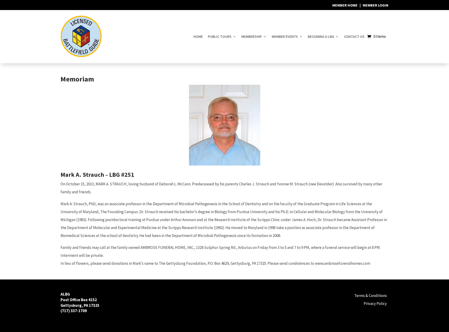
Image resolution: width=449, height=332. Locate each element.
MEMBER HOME (345, 5)
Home (198, 36)
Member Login (375, 5)
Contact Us (354, 36)
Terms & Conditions (370, 295)
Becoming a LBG (321, 36)
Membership (251, 36)
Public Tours (220, 36)
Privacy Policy (375, 303)
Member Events (285, 36)
